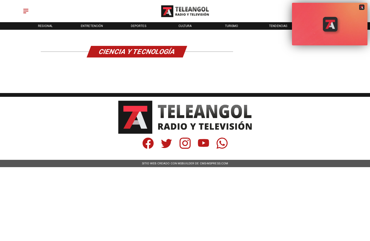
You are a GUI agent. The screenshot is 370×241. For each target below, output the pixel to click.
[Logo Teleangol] (185, 17)
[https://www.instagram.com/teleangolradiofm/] (185, 147)
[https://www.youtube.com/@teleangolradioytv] (203, 147)
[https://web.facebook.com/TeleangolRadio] (148, 147)
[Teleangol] (25, 14)
